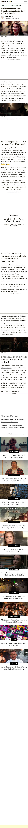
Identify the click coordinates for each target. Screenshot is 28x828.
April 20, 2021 (14, 226)
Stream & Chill (14, 5)
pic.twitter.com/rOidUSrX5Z (14, 221)
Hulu (20, 5)
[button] (26, 2)
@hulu (21, 220)
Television (7, 5)
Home (2, 5)
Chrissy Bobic (9, 16)
